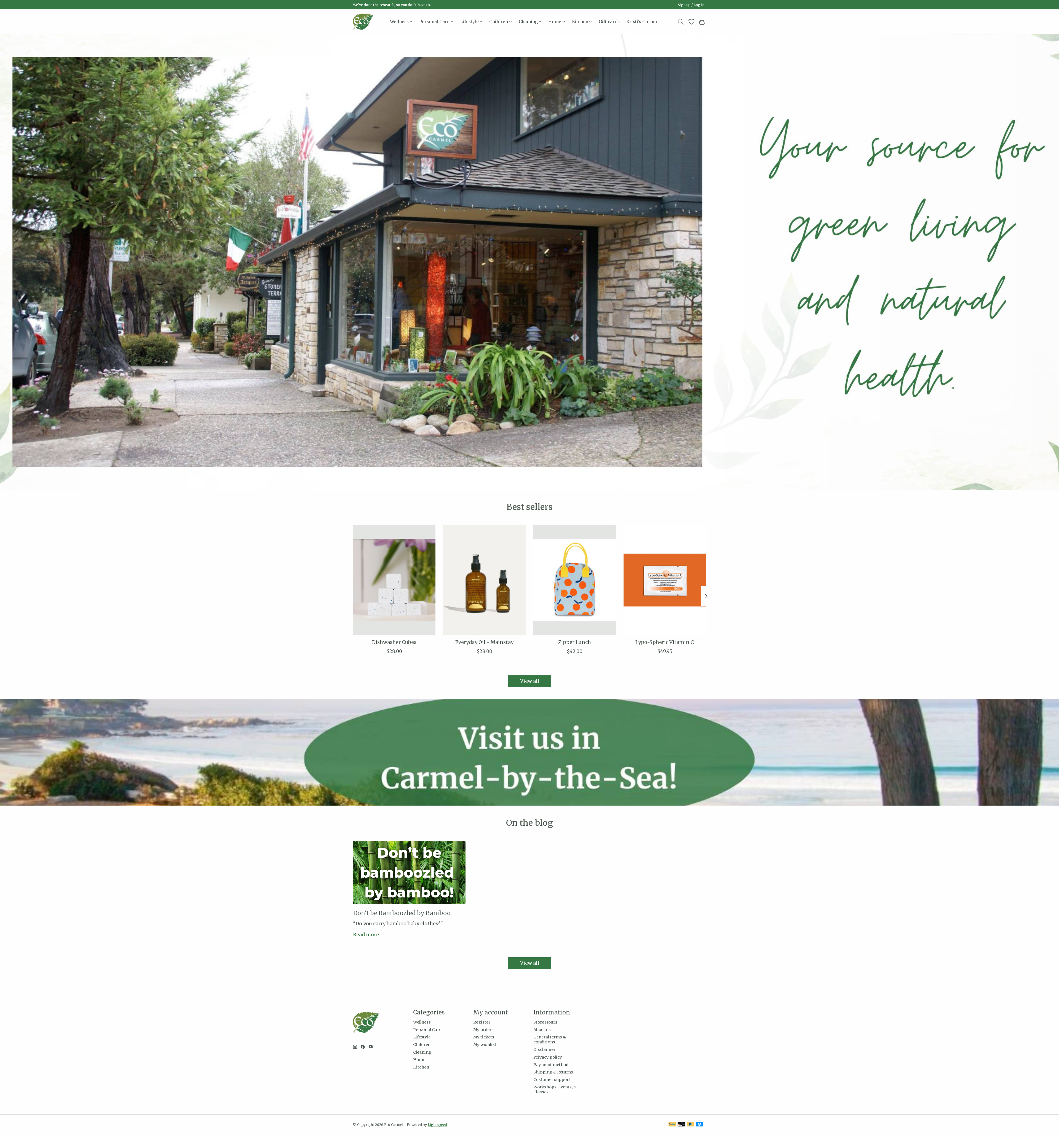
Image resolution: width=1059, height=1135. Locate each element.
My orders (483, 1029)
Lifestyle (421, 1037)
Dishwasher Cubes (394, 642)
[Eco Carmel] (363, 21)
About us (542, 1029)
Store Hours (545, 1022)
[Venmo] (699, 1124)
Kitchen (421, 1067)
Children (421, 1044)
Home (419, 1059)
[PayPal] (672, 1124)
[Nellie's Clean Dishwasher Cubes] (394, 580)
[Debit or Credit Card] (681, 1124)
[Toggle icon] (681, 22)
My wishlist (484, 1044)
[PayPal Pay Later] (690, 1124)
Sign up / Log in (691, 5)
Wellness (422, 1022)
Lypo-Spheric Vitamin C (664, 642)
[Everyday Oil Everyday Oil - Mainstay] (484, 580)
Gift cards (609, 21)
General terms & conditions (549, 1040)
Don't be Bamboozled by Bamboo (402, 913)
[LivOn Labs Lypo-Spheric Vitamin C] (665, 580)
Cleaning (422, 1052)
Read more (366, 935)
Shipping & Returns (553, 1072)
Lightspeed (437, 1125)
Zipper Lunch (574, 642)
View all (529, 681)
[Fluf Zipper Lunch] (574, 580)
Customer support (551, 1079)
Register (481, 1022)
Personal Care (427, 1029)
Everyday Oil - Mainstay (484, 642)
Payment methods (552, 1064)
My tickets (483, 1037)
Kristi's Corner (642, 21)
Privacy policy (547, 1057)
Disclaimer (544, 1049)
